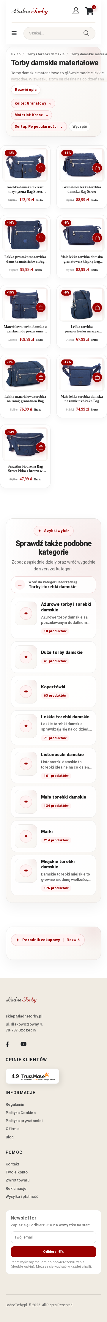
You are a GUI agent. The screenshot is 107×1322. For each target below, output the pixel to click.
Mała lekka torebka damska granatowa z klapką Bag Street (82, 259)
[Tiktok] (40, 1044)
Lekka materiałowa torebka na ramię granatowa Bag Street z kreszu (25, 399)
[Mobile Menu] (14, 33)
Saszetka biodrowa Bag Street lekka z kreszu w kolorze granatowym (25, 469)
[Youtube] (23, 1044)
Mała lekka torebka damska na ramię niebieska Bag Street (82, 399)
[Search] (86, 33)
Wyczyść (80, 126)
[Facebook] (7, 1044)
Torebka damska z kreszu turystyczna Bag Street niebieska (25, 189)
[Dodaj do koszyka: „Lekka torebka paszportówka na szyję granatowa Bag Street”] (97, 307)
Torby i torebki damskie (45, 54)
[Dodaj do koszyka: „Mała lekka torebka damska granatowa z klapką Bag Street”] (97, 238)
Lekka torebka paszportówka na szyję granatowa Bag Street (82, 329)
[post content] (25, 165)
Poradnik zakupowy (41, 940)
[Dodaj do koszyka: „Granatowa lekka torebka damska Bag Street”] (97, 168)
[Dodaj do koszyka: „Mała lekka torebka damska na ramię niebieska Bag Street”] (97, 377)
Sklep (16, 54)
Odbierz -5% (53, 1252)
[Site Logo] (29, 11)
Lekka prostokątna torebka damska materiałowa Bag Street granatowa (25, 259)
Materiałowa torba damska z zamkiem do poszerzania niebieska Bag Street (25, 329)
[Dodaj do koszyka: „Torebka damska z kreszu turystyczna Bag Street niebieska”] (41, 168)
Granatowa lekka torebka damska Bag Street (81, 189)
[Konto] (77, 11)
